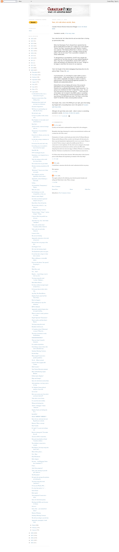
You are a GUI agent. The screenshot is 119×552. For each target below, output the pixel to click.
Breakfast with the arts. (37, 327)
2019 (32, 55)
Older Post (87, 189)
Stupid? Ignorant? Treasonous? (39, 317)
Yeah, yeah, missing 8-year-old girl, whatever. (39, 471)
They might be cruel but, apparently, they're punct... (39, 175)
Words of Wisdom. (36, 513)
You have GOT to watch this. (39, 436)
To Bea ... (34, 183)
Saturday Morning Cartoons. (39, 209)
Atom (30, 30)
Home (71, 189)
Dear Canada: (35, 425)
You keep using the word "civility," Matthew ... (38, 279)
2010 (32, 68)
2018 (32, 58)
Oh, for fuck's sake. (36, 113)
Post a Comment (56, 186)
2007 (32, 535)
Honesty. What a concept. (38, 423)
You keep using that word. (38, 324)
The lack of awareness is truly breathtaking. (39, 334)
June (33, 87)
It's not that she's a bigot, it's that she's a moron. (40, 255)
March (34, 525)
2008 (32, 533)
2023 (32, 46)
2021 (32, 51)
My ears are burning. (37, 236)
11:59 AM (55, 159)
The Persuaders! (36, 475)
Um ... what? (35, 271)
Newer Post (55, 189)
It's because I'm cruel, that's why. (40, 143)
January (34, 530)
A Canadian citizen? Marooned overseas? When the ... (40, 330)
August (34, 82)
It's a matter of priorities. (38, 344)
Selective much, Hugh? (37, 196)
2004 (32, 543)
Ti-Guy (56, 175)
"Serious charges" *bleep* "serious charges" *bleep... (40, 213)
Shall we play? (35, 367)
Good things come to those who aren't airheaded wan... (40, 347)
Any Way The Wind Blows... (39, 293)
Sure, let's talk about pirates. (39, 499)
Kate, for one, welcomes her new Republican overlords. (40, 420)
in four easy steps (70, 33)
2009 (32, 70)
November (35, 75)
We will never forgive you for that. (40, 518)
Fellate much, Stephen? (38, 376)
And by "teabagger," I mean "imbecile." (38, 406)
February (34, 527)
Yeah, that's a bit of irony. (38, 398)
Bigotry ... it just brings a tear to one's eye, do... (40, 275)
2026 (32, 38)
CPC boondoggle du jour (38, 152)
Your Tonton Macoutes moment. (40, 369)
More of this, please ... (37, 452)
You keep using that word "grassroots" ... (38, 482)
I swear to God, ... (36, 233)
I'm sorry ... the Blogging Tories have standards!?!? (40, 462)
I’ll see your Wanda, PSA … (39, 485)
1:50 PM (54, 182)
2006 (32, 538)
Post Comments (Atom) (65, 193)
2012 (32, 65)
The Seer (56, 125)
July (33, 84)
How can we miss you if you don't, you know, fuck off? (40, 395)
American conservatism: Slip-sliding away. (39, 99)
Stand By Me (35, 150)
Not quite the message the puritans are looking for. (40, 478)
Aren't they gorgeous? (37, 468)
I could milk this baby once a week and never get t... (39, 94)
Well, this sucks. (36, 189)
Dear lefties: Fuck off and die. (39, 203)
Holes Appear (35, 459)
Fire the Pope (35, 353)
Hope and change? (36, 378)
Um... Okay (34, 454)
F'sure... (34, 466)
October (34, 77)
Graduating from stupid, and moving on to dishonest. (39, 103)
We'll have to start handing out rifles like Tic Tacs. (39, 110)
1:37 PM (54, 171)
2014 (32, 63)
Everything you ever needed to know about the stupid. (39, 147)
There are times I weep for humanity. (38, 341)
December (35, 72)
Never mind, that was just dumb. (40, 163)
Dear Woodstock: (36, 456)
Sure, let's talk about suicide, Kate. (40, 381)
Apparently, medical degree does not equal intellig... (40, 310)
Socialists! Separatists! (37, 106)
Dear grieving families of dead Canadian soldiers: (39, 440)
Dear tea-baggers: (36, 300)
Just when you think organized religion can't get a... (39, 199)
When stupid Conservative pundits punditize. (38, 357)
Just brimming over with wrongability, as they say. (39, 193)
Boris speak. (35, 493)
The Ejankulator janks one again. (40, 251)
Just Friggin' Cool (36, 246)
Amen (33, 267)
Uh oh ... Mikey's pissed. (38, 360)
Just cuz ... (34, 506)
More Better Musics (37, 282)
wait (68, 71)
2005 (32, 540)
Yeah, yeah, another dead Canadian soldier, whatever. (39, 225)
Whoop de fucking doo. (38, 403)
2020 (32, 53)
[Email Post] (69, 115)
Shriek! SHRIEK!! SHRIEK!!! (39, 416)
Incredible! (34, 414)
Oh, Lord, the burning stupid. (39, 249)
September (35, 79)
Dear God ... (35, 124)
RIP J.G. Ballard (36, 307)
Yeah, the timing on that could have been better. (39, 160)
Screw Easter (35, 490)
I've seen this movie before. (38, 401)
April (33, 91)
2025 (32, 41)
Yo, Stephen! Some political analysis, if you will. (39, 388)
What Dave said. (36, 269)
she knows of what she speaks (71, 113)
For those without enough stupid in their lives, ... (40, 286)
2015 (32, 60)
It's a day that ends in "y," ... (38, 488)
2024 (32, 43)
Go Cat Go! (34, 391)
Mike (55, 163)
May (33, 89)
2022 (32, 48)
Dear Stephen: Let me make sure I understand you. (40, 121)
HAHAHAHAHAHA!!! (37, 337)
